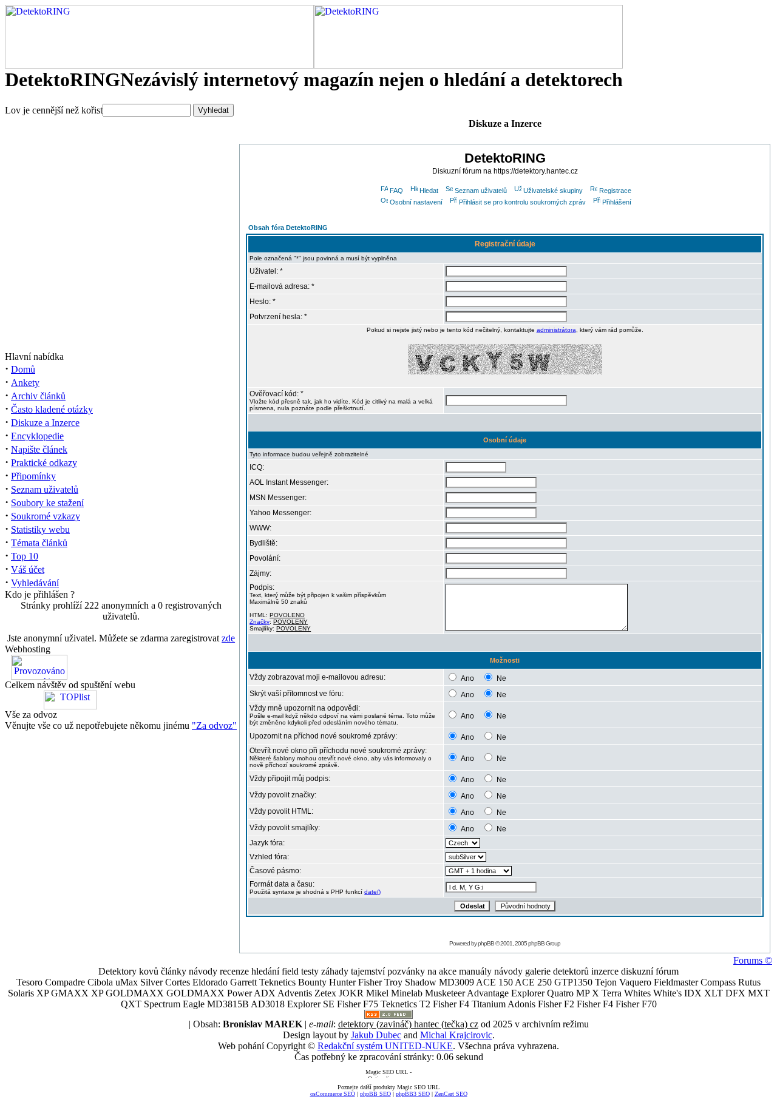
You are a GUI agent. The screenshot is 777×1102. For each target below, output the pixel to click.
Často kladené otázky (52, 409)
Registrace (615, 190)
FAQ (396, 190)
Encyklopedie (37, 436)
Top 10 (24, 556)
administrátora (556, 329)
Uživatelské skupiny (553, 190)
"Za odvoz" (214, 725)
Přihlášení (616, 202)
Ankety (25, 382)
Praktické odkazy (44, 463)
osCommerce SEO (332, 1093)
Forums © (752, 960)
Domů (23, 369)
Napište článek (39, 449)
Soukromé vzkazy (45, 516)
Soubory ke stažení (47, 503)
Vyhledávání (35, 583)
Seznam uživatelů (44, 489)
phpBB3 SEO (413, 1093)
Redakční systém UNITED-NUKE (385, 1046)
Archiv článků (38, 396)
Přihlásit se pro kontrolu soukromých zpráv (522, 202)
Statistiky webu (40, 529)
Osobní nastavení (416, 202)
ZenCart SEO (451, 1093)
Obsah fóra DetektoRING (288, 227)
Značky (259, 621)
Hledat (428, 190)
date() (372, 891)
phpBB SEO (375, 1093)
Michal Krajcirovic (456, 1035)
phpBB (486, 943)
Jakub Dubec (376, 1035)
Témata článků (39, 543)
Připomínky (33, 476)
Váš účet (27, 569)
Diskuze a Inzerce (45, 422)
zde (228, 638)
